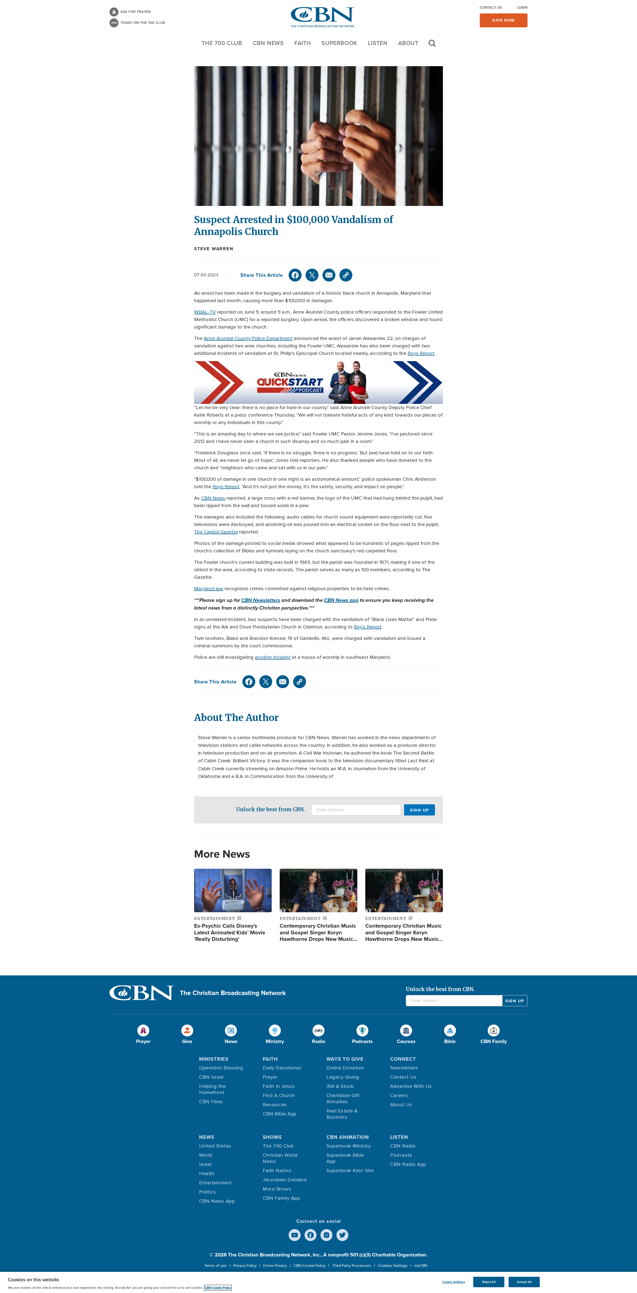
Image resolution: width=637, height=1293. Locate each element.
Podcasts (401, 1155)
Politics (207, 1192)
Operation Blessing (221, 1068)
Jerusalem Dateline (285, 1180)
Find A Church (279, 1096)
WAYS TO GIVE (345, 1059)
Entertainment (215, 1183)
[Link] (345, 275)
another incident (273, 657)
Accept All (524, 1282)
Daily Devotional (282, 1068)
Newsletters (404, 1068)
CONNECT (403, 1059)
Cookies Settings (393, 1265)
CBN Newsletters (260, 600)
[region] (318, 1282)
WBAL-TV (205, 312)
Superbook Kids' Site (350, 1171)
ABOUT (408, 43)
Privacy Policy (245, 1265)
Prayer (270, 1077)
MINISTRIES (213, 1059)
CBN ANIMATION (347, 1137)
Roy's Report (367, 627)
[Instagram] (326, 1235)
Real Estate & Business (342, 1114)
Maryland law (208, 589)
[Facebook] (295, 275)
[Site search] (432, 46)
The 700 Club (222, 43)
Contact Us (491, 7)
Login (522, 7)
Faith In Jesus (279, 1086)
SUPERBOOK (339, 43)
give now (503, 20)
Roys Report (421, 353)
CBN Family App (281, 1198)
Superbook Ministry (348, 1146)
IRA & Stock (340, 1086)
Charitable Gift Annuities (343, 1099)
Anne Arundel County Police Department (248, 338)
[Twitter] (312, 275)
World (205, 1155)
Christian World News (280, 1158)
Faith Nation (277, 1171)
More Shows (277, 1189)
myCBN (420, 1265)
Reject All (489, 1282)
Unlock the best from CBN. (270, 809)
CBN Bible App (280, 1114)
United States (215, 1146)
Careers (399, 1096)
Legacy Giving (342, 1077)
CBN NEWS (268, 43)
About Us (401, 1105)
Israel (205, 1164)
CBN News (213, 498)
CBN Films (211, 1102)
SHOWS (272, 1137)
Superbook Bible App (345, 1158)
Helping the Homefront (212, 1089)
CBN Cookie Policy (309, 1265)
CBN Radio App (408, 1164)
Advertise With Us (411, 1086)
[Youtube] (295, 1235)
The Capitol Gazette (216, 532)
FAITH (302, 43)
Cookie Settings (453, 1282)
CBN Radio (403, 1146)
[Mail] (328, 275)
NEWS (206, 1137)
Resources (275, 1105)
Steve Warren (213, 248)
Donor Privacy (275, 1265)
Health (206, 1174)
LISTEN (378, 43)
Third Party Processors (351, 1265)
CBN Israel (211, 1077)
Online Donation (345, 1068)
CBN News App (217, 1201)
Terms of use (215, 1265)
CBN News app (341, 600)
